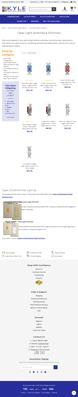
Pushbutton (22, 21)
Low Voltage (64, 17)
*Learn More (10, 117)
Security (39, 278)
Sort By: (24, 53)
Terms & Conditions (34, 392)
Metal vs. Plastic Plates (39, 308)
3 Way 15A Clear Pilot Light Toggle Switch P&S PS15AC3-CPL (48, 85)
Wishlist (39, 327)
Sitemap (54, 392)
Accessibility (46, 392)
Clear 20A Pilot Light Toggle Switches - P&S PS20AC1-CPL (67, 82)
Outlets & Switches (47, 17)
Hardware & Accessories (11, 76)
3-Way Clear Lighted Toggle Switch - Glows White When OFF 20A (48, 123)
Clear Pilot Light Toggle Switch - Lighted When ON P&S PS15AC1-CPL (29, 85)
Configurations (13, 17)
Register (39, 321)
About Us (39, 269)
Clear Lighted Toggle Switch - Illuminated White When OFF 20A (29, 127)
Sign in (39, 324)
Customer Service (39, 272)
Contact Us (34, 2)
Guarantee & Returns (39, 299)
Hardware (35, 21)
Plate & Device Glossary (39, 305)
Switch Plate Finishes (10, 62)
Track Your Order (39, 330)
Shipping (65, 2)
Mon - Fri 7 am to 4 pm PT (50, 2)
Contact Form (43, 344)
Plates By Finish (30, 17)
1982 (22, 2)
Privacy (23, 392)
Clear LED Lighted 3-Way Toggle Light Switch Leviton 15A (67, 123)
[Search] (54, 9)
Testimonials (39, 275)
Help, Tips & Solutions (51, 21)
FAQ (39, 311)
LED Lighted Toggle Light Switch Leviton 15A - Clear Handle (29, 166)
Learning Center (39, 302)
